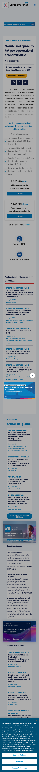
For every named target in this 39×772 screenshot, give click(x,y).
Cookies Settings (19, 755)
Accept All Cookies (19, 768)
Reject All (19, 761)
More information (27, 750)
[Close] (36, 720)
